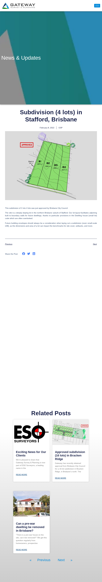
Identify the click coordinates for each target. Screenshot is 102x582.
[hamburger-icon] (97, 5)
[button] (23, 253)
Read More (21, 475)
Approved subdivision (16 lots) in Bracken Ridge (70, 455)
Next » (65, 560)
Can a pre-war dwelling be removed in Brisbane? (30, 527)
